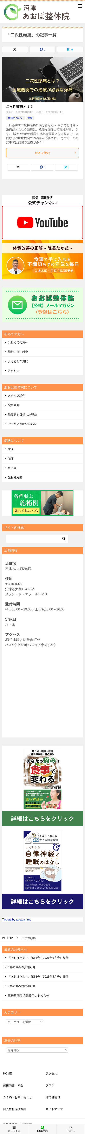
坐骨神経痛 (15, 477)
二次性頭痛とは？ (19, 106)
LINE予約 (42, 1130)
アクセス (13, 370)
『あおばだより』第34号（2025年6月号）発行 (38, 957)
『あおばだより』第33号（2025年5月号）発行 (38, 976)
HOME (7, 1073)
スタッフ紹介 (16, 395)
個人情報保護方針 (14, 1109)
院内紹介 (13, 405)
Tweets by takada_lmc (16, 919)
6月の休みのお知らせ (21, 967)
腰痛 (11, 449)
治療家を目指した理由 (22, 414)
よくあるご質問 (18, 361)
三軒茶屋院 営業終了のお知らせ (28, 995)
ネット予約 (14, 1131)
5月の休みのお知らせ (21, 986)
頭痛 (30, 118)
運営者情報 (53, 1097)
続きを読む (42, 152)
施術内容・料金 (18, 351)
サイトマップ (54, 1109)
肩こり (12, 468)
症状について (15, 118)
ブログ (50, 1085)
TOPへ (70, 1131)
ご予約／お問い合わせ (22, 424)
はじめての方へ (18, 342)
